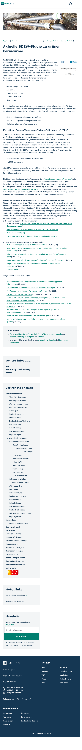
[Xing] (30, 699)
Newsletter (7, 713)
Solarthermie (17, 472)
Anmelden (7, 717)
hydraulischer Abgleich (21, 482)
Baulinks (6, 41)
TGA (43, 675)
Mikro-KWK (17, 462)
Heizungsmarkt (12, 544)
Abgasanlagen (15, 435)
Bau (43, 667)
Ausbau (45, 671)
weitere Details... (13, 269)
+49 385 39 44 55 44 (15, 687)
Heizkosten (10, 530)
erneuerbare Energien (47, 340)
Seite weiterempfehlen (15, 601)
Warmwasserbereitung (18, 404)
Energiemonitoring (13, 534)
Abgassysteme (15, 517)
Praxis (44, 679)
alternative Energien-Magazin (22, 337)
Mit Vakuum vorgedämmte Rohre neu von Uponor (27, 291)
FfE (8, 366)
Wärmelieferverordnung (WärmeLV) (57, 179)
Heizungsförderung (13, 537)
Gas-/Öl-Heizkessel (20, 445)
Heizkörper (13, 411)
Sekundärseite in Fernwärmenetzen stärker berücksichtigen (31, 287)
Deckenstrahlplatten (17, 496)
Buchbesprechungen (14, 551)
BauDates (63, 675)
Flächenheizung (15, 493)
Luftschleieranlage (16, 431)
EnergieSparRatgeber (15, 561)
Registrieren (8, 721)
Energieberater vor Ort (15, 564)
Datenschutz (26, 717)
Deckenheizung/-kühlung (19, 421)
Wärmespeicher (15, 486)
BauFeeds (63, 683)
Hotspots (63, 667)
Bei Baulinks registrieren (15, 595)
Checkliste (28, 452)
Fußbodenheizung (16, 414)
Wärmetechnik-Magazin (52, 334)
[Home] (21, 664)
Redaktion (15, 41)
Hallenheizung (15, 428)
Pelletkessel (17, 455)
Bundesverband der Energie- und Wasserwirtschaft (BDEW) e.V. (32, 229)
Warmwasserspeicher (18, 407)
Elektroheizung (15, 424)
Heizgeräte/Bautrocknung (20, 513)
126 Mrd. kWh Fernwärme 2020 (19, 294)
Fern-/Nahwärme (19, 476)
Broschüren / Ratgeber (15, 547)
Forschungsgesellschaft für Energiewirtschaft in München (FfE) (32, 236)
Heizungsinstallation (17, 400)
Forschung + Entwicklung (16, 541)
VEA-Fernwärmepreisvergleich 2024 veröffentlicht (27, 245)
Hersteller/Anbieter (14, 394)
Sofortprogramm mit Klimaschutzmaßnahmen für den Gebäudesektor (35, 260)
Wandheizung (14, 417)
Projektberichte (12, 554)
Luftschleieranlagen (17, 506)
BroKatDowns (65, 679)
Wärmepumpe (18, 469)
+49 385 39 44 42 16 (15, 690)
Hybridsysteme (18, 465)
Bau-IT (44, 683)
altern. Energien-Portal (15, 558)
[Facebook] (23, 699)
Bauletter (10, 625)
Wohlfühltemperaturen (18, 523)
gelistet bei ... (11, 568)
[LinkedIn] (26, 699)
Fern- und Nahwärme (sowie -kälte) (24, 334)
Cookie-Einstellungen (29, 721)
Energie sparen (65, 671)
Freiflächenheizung (17, 510)
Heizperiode (11, 520)
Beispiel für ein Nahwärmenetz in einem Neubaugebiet (29, 316)
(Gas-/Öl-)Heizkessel (17, 397)
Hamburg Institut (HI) (16, 233)
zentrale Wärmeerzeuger (19, 441)
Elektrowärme (14, 500)
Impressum (26, 713)
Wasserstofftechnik (20, 458)
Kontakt (6, 725)
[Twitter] (19, 699)
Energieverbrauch (13, 527)
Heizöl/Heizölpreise (24, 448)
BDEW (9, 372)
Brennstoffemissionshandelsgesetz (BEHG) (20, 189)
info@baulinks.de (14, 693)
